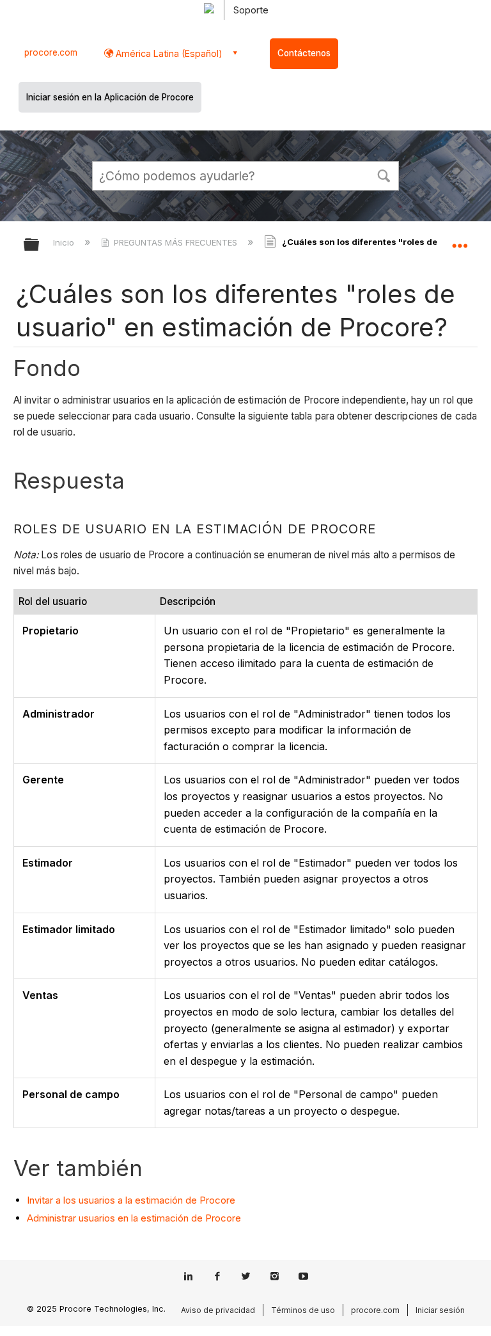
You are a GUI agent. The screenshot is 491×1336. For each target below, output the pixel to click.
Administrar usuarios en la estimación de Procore (134, 1218)
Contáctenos (304, 53)
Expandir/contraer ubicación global (459, 240)
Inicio (65, 242)
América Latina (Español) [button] (167, 53)
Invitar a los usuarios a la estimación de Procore (131, 1200)
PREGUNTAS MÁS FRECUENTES (175, 242)
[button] (383, 174)
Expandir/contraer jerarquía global (39, 245)
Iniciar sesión (440, 1310)
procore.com (50, 52)
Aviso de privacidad (218, 1310)
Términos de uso (303, 1310)
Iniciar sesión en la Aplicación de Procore (110, 97)
